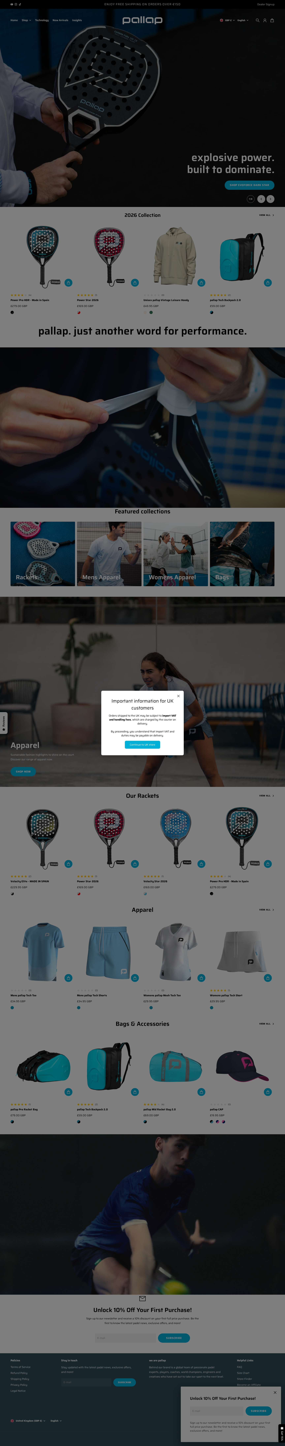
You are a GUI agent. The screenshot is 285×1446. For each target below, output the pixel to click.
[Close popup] (178, 696)
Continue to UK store (142, 745)
